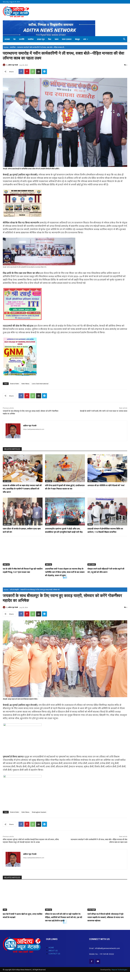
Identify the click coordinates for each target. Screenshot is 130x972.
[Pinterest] (26, 71)
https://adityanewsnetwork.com (33, 429)
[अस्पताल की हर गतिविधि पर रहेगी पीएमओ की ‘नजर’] (107, 468)
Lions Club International (40, 384)
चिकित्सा (90, 481)
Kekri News (25, 384)
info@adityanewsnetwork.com (107, 948)
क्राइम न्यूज (41, 39)
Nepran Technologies (119, 970)
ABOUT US (53, 950)
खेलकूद (77, 39)
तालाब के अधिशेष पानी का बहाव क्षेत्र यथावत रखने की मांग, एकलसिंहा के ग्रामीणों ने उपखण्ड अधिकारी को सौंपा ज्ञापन (22, 488)
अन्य (84, 39)
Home (7, 39)
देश (14, 39)
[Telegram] (44, 71)
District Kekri (14, 384)
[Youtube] (97, 961)
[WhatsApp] (32, 71)
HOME (51, 947)
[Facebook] (21, 71)
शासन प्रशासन (66, 39)
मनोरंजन (48, 524)
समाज (56, 39)
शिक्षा (49, 39)
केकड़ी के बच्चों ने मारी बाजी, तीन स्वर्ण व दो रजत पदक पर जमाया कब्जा (103, 411)
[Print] (38, 71)
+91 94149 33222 (107, 954)
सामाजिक (31, 39)
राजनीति (21, 39)
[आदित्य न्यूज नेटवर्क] (4, 65)
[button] (124, 39)
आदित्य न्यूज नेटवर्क (13, 65)
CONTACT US (54, 954)
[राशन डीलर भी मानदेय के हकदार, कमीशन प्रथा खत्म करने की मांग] (23, 511)
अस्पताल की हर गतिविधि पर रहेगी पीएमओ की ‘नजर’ (106, 485)
